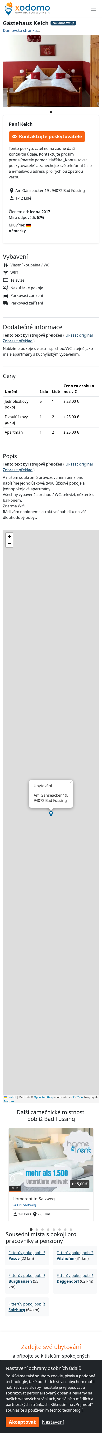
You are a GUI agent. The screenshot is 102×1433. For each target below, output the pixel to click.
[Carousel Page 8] (71, 1229)
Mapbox (9, 1101)
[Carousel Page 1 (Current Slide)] (31, 1229)
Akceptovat (22, 1422)
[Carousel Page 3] (42, 1229)
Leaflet (11, 1097)
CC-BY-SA (77, 1097)
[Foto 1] (51, 112)
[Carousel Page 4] (48, 1229)
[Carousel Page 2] (37, 1229)
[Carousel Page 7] (65, 1229)
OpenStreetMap (44, 1097)
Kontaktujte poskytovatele (50, 136)
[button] (51, 814)
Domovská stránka (20, 30)
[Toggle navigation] (93, 9)
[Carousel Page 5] (54, 1229)
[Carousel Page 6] (59, 1229)
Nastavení (53, 1422)
